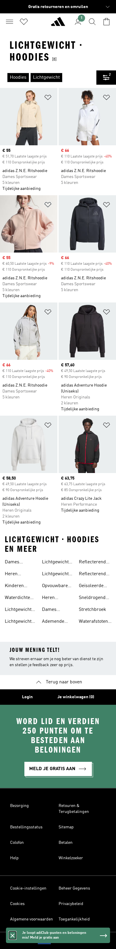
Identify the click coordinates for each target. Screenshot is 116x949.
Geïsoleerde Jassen (91, 586)
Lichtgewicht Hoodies (18, 622)
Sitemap (66, 827)
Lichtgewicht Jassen (55, 575)
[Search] (92, 22)
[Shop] (58, 24)
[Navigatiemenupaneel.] (9, 22)
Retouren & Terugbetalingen (74, 809)
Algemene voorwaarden (31, 919)
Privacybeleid (71, 904)
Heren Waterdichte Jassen (54, 598)
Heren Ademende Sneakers (16, 575)
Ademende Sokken (53, 622)
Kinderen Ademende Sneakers (16, 586)
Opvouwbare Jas (55, 586)
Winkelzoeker (71, 858)
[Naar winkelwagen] (106, 22)
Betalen (66, 843)
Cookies (17, 904)
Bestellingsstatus (26, 827)
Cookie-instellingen (28, 888)
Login (27, 697)
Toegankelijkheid (74, 919)
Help (14, 858)
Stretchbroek (92, 609)
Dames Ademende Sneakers (16, 563)
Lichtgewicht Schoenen (18, 610)
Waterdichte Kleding (17, 598)
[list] (48, 77)
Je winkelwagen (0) (75, 697)
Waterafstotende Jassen (96, 622)
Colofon (17, 843)
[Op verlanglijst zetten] (48, 98)
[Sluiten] (12, 935)
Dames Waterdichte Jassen (54, 610)
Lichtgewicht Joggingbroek (56, 563)
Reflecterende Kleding (93, 575)
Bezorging (19, 806)
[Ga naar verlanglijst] (24, 22)
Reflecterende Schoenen (93, 563)
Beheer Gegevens (74, 888)
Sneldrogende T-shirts (93, 598)
